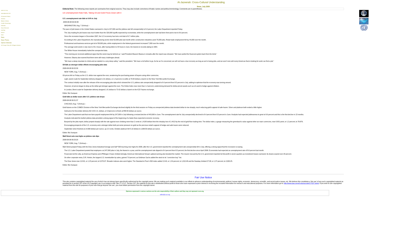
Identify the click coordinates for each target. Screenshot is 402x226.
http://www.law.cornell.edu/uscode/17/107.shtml (301, 183)
